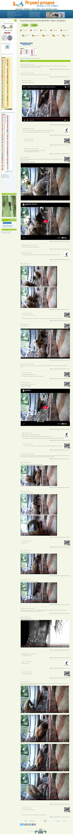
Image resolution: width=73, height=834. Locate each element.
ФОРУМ (43, 9)
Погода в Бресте (4, 174)
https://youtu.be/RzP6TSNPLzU (30, 162)
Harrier (24, 128)
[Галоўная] (19, 4)
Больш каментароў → (10, 17)
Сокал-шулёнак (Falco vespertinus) (34, 12)
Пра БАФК (55, 9)
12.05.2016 (35, 30)
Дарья (22, 263)
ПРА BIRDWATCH (27, 9)
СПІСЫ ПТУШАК (49, 9)
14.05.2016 (45, 30)
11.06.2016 (27, 35)
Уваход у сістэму (8, 222)
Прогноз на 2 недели (5, 177)
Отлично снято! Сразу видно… (12, 15)
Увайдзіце (22, 58)
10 (54, 820)
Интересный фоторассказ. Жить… (13, 14)
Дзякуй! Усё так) (10, 13)
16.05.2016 (55, 30)
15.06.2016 (67, 35)
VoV (22, 80)
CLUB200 (38, 9)
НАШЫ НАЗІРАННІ (19, 9)
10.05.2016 (25, 30)
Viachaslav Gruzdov (25, 245)
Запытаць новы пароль (7, 226)
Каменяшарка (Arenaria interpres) (34, 13)
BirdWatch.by (32, 830)
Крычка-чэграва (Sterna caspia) (34, 14)
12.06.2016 (37, 35)
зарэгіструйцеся (28, 58)
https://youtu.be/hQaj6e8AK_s (26, 385)
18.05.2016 (65, 30)
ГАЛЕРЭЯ (33, 9)
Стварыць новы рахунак (8, 225)
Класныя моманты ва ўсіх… (11, 12)
